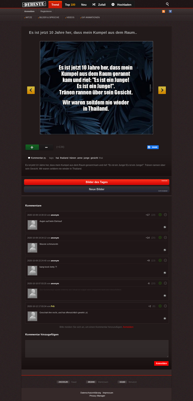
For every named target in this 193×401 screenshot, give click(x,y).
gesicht (94, 158)
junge (87, 158)
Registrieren (46, 11)
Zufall (102, 4)
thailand (64, 158)
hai (57, 158)
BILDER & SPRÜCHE (49, 17)
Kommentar (38, 158)
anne (80, 158)
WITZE (28, 17)
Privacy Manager (97, 396)
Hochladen (124, 4)
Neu (84, 4)
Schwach (46, 147)
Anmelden (29, 11)
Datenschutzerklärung (90, 393)
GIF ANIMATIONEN (90, 17)
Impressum (108, 393)
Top (70, 4)
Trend (55, 4)
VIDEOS (70, 17)
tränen (73, 158)
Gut (32, 147)
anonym (55, 215)
